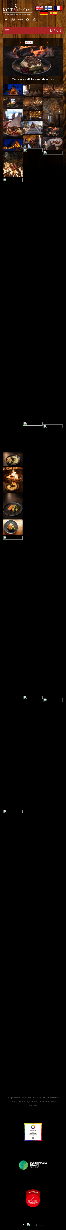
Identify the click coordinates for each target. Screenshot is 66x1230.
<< (21, 42)
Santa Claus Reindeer (48, 1097)
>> (46, 42)
